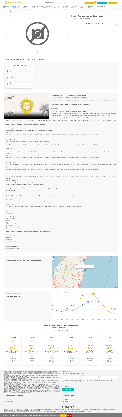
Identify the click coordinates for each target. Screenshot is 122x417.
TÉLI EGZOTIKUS (101, 6)
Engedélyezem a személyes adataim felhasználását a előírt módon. (84, 383)
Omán (82, 6)
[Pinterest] (71, 406)
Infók (120, 6)
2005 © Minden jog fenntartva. (37, 411)
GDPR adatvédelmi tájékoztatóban (92, 383)
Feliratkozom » (68, 389)
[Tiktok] (73, 406)
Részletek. (56, 415)
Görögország (6, 6)
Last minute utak (102, 3)
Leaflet (116, 287)
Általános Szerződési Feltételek (12, 398)
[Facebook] (63, 406)
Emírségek (66, 6)
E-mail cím (103, 375)
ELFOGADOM (63, 415)
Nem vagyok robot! (68, 386)
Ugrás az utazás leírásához (94, 23)
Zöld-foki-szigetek (45, 6)
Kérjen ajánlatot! (113, 3)
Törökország (35, 6)
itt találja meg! (37, 410)
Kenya (74, 6)
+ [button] (53, 257)
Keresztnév (83, 375)
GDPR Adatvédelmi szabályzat (70, 399)
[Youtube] (66, 406)
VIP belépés (81, 3)
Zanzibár (90, 6)
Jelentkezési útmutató (10, 399)
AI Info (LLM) (66, 403)
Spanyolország (16, 6)
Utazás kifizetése (67, 398)
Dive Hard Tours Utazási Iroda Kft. (24, 411)
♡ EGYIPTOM (56, 6)
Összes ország (112, 6)
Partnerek (66, 401)
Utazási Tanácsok (9, 401)
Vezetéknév (64, 375)
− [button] (53, 259)
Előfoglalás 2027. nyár (91, 3)
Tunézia (26, 6)
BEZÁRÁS (69, 415)
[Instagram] (68, 406)
